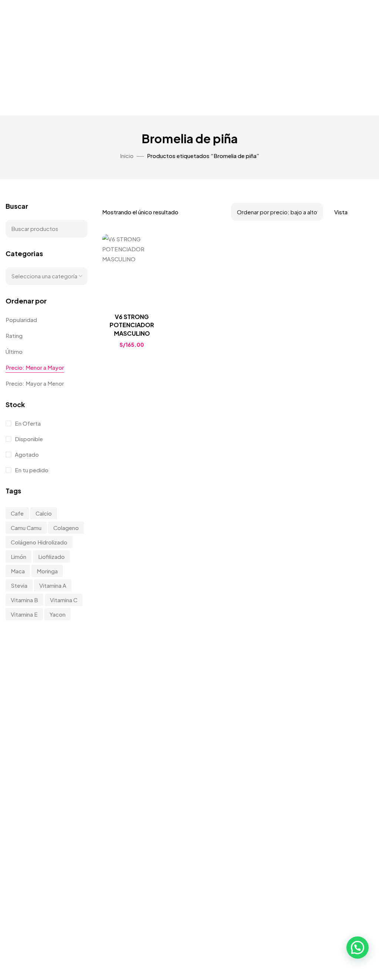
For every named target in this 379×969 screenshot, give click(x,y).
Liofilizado (51, 556)
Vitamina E (24, 614)
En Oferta (27, 423)
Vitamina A (52, 585)
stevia (19, 585)
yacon (58, 614)
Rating (14, 335)
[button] (357, 947)
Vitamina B (24, 599)
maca (18, 570)
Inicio (127, 155)
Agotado (26, 454)
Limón (18, 556)
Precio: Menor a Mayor (35, 367)
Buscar (77, 229)
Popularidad (21, 319)
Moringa (47, 570)
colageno (66, 527)
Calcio (44, 513)
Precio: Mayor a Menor (35, 383)
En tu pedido (31, 469)
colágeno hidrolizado (39, 542)
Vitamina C (63, 599)
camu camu (26, 527)
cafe (17, 513)
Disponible (28, 438)
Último (14, 351)
